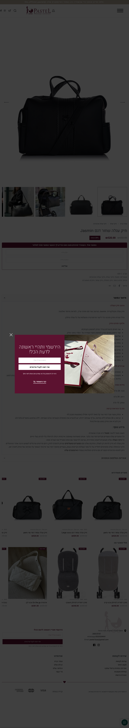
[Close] (11, 334)
